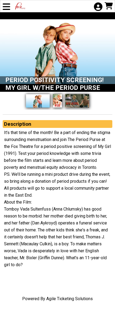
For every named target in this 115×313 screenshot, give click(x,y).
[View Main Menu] (6, 7)
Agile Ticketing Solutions (69, 298)
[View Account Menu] (97, 7)
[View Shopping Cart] (108, 6)
